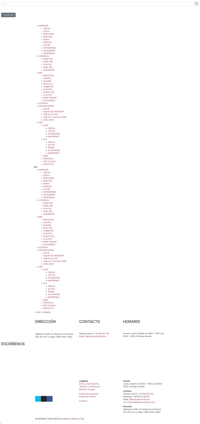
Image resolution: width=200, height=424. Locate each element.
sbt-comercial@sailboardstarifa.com (139, 402)
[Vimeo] (38, 399)
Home (37, 312)
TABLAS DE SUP (50, 114)
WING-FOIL (48, 61)
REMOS (51, 147)
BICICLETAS (48, 75)
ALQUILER (43, 103)
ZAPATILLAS (48, 92)
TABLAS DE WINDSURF (53, 111)
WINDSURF (43, 25)
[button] (100, 167)
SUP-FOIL (47, 64)
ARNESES (47, 42)
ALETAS (46, 45)
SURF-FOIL (48, 67)
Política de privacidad (88, 394)
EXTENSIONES (49, 48)
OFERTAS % (48, 158)
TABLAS (46, 28)
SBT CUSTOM (49, 161)
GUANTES (47, 89)
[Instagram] (44, 399)
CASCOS (47, 78)
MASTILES (47, 37)
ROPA (45, 156)
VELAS (46, 31)
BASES (46, 39)
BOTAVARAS (48, 34)
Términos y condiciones (89, 386)
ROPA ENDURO (50, 98)
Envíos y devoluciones (89, 384)
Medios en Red (77, 419)
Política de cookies (87, 396)
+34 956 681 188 (101, 333)
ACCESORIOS (49, 50)
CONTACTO (48, 164)
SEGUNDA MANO (46, 106)
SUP (45, 139)
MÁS (41, 122)
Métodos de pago (87, 389)
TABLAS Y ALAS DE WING (54, 117)
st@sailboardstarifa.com (95, 336)
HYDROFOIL (44, 56)
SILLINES (47, 81)
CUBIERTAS (48, 86)
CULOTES (47, 95)
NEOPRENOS (49, 53)
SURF (45, 125)
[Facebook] (50, 399)
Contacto (83, 401)
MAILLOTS (47, 84)
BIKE (41, 73)
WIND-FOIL (48, 59)
